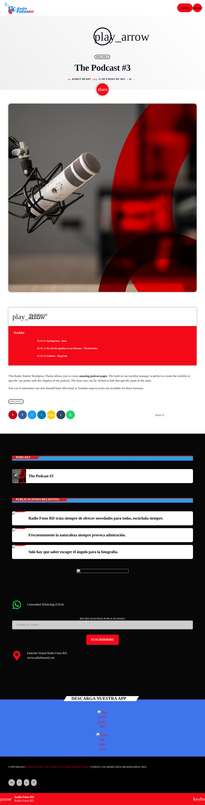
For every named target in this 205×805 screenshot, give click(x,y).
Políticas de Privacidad (69, 766)
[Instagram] (26, 782)
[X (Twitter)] (19, 782)
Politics (102, 56)
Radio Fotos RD (37, 766)
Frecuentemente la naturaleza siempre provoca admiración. (77, 535)
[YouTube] (11, 782)
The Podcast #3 (40, 476)
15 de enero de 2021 (109, 79)
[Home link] (19, 8)
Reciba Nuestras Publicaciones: (102, 618)
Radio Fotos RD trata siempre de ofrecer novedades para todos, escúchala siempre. (95, 518)
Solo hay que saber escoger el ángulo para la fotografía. (73, 552)
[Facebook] (34, 782)
